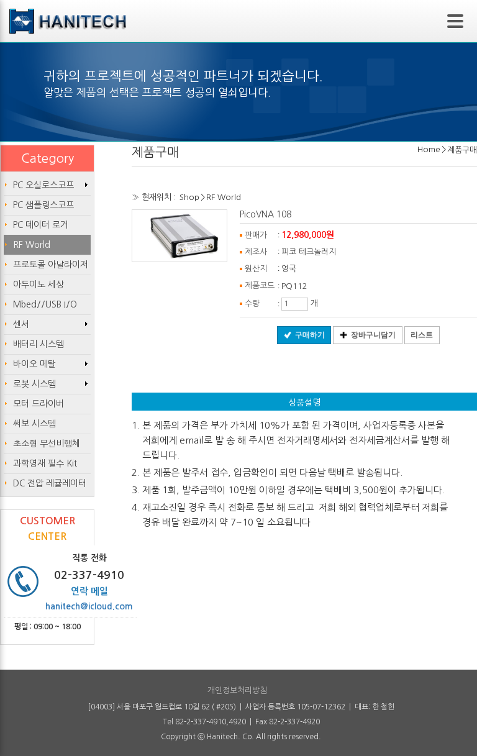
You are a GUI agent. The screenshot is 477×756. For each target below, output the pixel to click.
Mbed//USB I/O (45, 304)
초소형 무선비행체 (46, 443)
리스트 (422, 334)
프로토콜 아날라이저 (50, 264)
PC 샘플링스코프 (43, 205)
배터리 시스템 (38, 344)
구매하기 (310, 334)
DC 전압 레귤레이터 (49, 483)
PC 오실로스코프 (43, 185)
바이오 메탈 (34, 364)
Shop (189, 197)
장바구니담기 (373, 334)
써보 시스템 (34, 423)
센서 (21, 324)
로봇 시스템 (34, 384)
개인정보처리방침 (237, 690)
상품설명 (304, 402)
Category (47, 158)
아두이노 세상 (38, 284)
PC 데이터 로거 (40, 225)
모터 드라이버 (38, 403)
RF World (223, 197)
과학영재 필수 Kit (45, 463)
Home (428, 149)
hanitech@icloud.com (89, 606)
